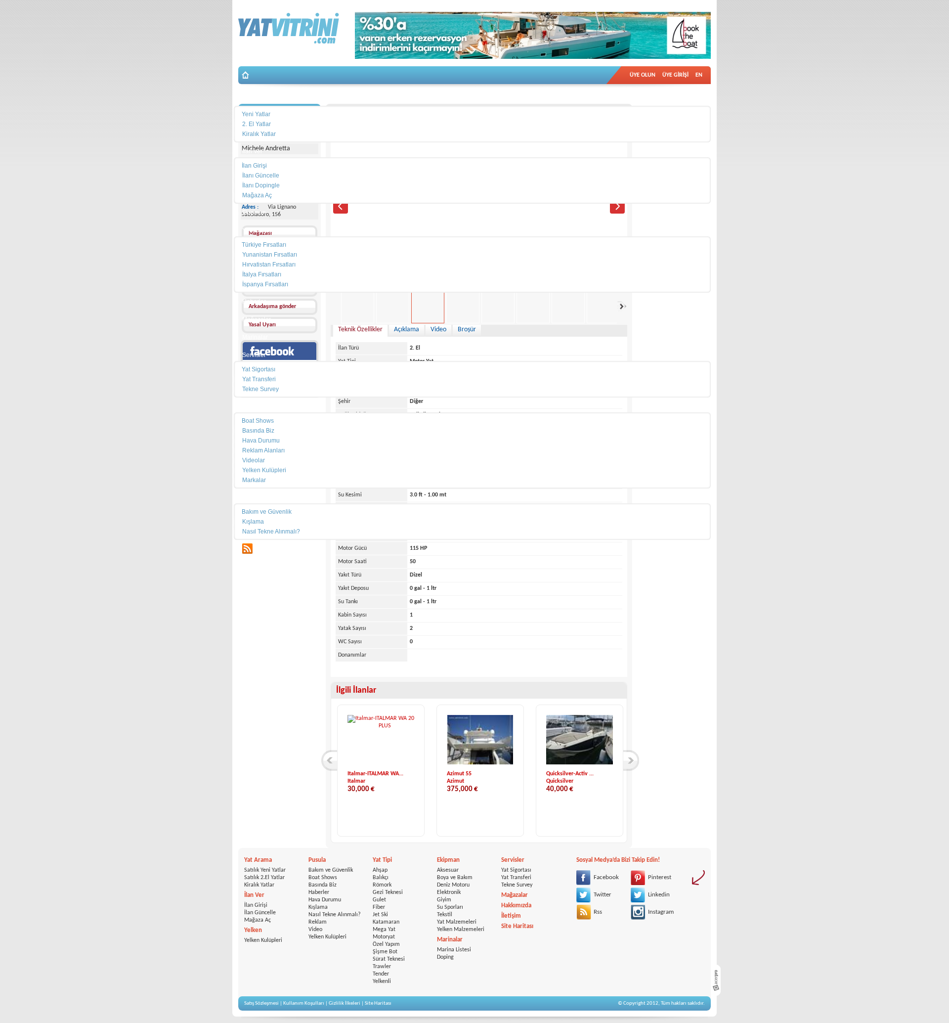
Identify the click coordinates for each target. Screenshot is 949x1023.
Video (315, 930)
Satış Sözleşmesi (261, 1003)
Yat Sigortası (516, 870)
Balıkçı (380, 878)
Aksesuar (448, 870)
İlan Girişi (255, 905)
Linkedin (659, 894)
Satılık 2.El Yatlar (264, 878)
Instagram (661, 912)
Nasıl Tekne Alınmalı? (334, 915)
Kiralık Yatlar (259, 885)
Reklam (317, 922)
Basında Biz (322, 885)
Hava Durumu (324, 900)
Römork (382, 885)
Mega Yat (384, 930)
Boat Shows (322, 878)
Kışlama (318, 907)
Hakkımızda (516, 905)
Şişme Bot (385, 952)
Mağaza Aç (257, 920)
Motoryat (384, 937)
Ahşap (380, 870)
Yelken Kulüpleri (263, 940)
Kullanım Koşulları (303, 1003)
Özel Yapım (386, 944)
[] (329, 760)
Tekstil (444, 915)
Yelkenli (382, 981)
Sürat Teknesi (389, 959)
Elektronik (449, 892)
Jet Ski (380, 915)
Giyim (444, 900)
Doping (445, 957)
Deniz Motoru (453, 885)
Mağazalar (514, 895)
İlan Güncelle (260, 913)
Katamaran (386, 922)
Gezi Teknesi (388, 892)
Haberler (318, 892)
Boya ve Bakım (455, 878)
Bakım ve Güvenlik (330, 870)
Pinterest (659, 877)
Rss (598, 912)
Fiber (379, 907)
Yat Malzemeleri (456, 922)
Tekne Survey (516, 885)
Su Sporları (450, 907)
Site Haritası (517, 926)
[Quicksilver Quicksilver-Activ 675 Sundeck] (580, 763)
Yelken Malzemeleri (460, 930)
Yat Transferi (516, 878)
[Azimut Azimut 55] (480, 763)
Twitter (602, 894)
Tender (381, 974)
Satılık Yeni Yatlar (265, 870)
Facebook (606, 877)
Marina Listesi (454, 950)
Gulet (379, 900)
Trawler (382, 967)
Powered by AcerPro (716, 980)
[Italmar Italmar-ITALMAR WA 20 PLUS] (380, 726)
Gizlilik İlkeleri (344, 1003)
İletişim (511, 916)
